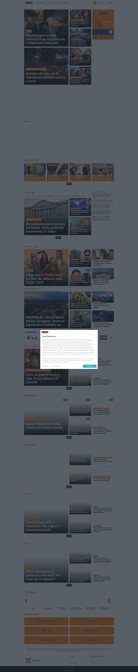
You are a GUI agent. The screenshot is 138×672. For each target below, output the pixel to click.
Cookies (51, 362)
